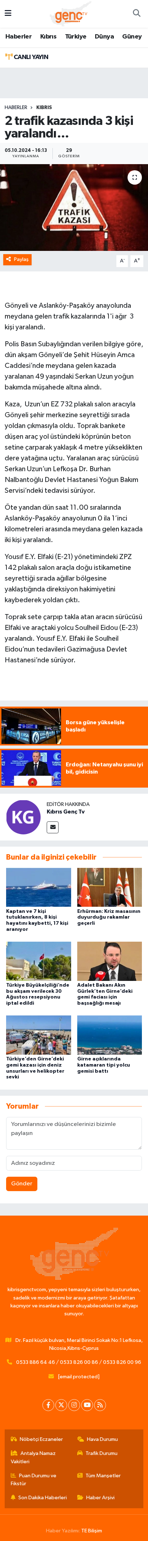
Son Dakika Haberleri (42, 1497)
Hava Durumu (102, 1439)
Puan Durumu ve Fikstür (34, 1479)
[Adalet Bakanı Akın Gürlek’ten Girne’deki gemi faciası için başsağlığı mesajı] (109, 961)
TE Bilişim (91, 1530)
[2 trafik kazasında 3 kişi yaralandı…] (74, 207)
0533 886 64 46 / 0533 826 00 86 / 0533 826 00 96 (78, 1362)
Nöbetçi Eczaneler (41, 1439)
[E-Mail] (53, 827)
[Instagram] (74, 1405)
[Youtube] (87, 1405)
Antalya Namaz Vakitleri (33, 1457)
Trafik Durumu (101, 1453)
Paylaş (21, 259)
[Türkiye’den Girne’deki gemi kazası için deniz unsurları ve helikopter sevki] (38, 1035)
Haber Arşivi (100, 1497)
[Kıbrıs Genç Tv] (23, 817)
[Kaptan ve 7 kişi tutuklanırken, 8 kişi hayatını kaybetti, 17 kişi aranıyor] (38, 887)
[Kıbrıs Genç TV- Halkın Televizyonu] (71, 13)
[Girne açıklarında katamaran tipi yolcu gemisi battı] (109, 1035)
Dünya (104, 36)
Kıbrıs (48, 36)
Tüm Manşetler (103, 1475)
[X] (61, 1405)
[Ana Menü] (8, 14)
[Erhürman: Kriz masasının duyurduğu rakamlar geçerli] (109, 887)
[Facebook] (48, 1405)
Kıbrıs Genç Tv (66, 812)
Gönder (21, 1184)
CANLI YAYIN (30, 57)
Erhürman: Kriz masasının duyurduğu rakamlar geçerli (108, 917)
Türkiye (76, 36)
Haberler (18, 36)
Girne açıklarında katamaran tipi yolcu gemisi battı (103, 1065)
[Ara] (136, 14)
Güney (132, 36)
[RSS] (100, 1405)
